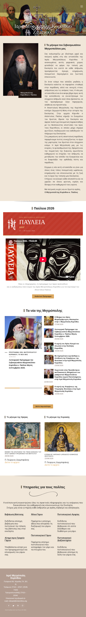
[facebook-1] (9, 605)
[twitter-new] (13, 605)
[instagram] (22, 605)
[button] (81, 6)
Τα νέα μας (23, 354)
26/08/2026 (12, 357)
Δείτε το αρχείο (12, 462)
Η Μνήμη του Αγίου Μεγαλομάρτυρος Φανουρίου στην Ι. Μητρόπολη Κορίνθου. (67, 319)
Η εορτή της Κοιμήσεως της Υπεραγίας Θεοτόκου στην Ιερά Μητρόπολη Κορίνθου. (67, 389)
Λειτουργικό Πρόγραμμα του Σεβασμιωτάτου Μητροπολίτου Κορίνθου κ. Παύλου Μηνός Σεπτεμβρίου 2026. (22, 364)
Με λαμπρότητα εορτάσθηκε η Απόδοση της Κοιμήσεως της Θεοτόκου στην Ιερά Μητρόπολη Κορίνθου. (68, 359)
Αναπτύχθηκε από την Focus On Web (15, 610)
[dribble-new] (18, 605)
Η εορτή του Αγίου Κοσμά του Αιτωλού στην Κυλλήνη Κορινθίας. (67, 346)
